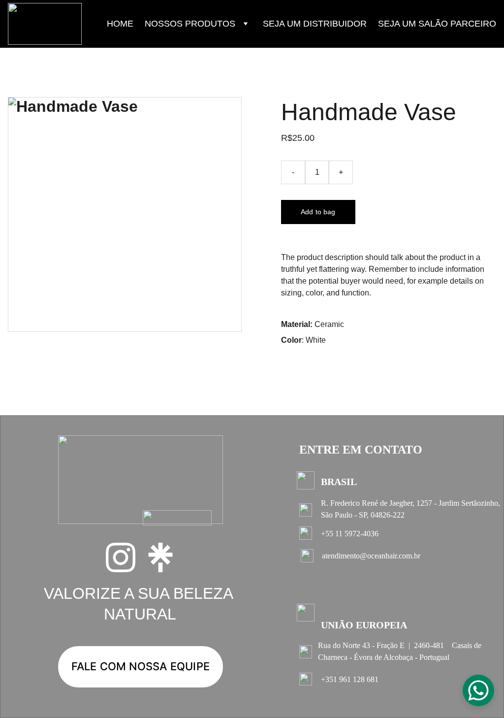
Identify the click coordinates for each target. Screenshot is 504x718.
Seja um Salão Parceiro (437, 24)
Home (120, 24)
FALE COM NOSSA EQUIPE (140, 666)
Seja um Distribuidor (315, 24)
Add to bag (318, 212)
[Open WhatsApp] (478, 690)
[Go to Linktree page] (160, 557)
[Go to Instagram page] (120, 557)
